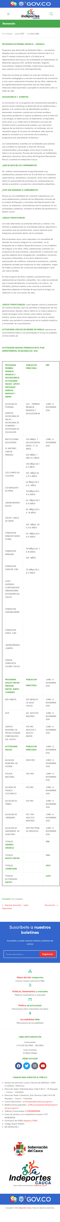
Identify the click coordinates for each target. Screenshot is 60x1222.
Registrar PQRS (30, 1120)
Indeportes (30, 977)
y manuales (30, 991)
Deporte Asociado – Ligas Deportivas (15, 907)
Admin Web (34, 34)
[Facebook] (18, 1065)
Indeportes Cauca (40, 1185)
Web (30, 1019)
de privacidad (30, 1005)
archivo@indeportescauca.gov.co (37, 1101)
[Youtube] (42, 1065)
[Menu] (9, 13)
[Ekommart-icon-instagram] (34, 1065)
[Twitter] (26, 1065)
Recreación (50, 905)
